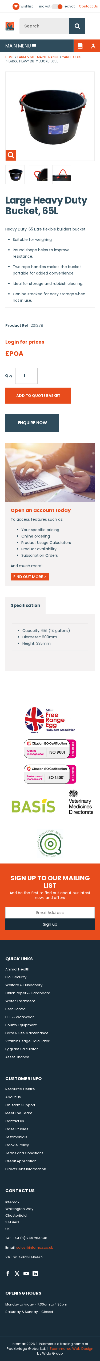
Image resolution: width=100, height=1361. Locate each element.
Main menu (18, 45)
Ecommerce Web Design (71, 1348)
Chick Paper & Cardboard (27, 993)
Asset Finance (17, 1057)
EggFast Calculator (21, 1049)
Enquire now (32, 423)
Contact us (14, 1121)
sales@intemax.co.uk (34, 1247)
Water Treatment (20, 1001)
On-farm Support (20, 1105)
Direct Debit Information (25, 1169)
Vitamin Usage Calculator (27, 1041)
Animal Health (17, 969)
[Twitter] (17, 1274)
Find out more (29, 576)
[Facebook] (8, 1274)
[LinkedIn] (35, 1274)
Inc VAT (44, 6)
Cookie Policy (17, 1145)
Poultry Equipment (21, 1025)
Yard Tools (71, 57)
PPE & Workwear (19, 1017)
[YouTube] (26, 1274)
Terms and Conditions (24, 1153)
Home (9, 57)
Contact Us (88, 6)
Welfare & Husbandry (23, 985)
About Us (13, 1097)
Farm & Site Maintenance (38, 57)
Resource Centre (20, 1089)
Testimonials (16, 1137)
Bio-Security (15, 977)
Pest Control (15, 1009)
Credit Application (21, 1161)
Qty (8, 375)
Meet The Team (18, 1113)
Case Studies (16, 1129)
